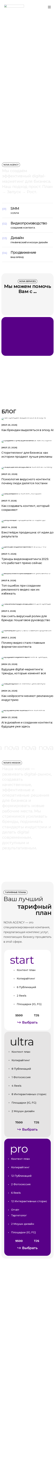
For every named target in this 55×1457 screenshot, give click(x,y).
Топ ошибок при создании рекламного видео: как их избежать (21, 589)
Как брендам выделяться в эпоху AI (27, 430)
